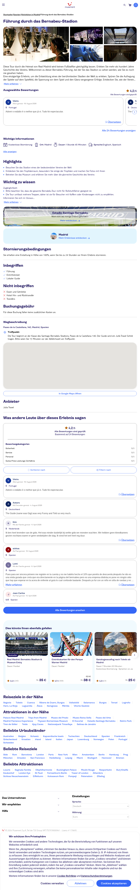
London (40, 754)
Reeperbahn (105, 770)
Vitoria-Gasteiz (81, 706)
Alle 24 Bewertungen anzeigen (119, 130)
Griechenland (10, 739)
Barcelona (26, 754)
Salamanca (89, 702)
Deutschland (90, 736)
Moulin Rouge (88, 770)
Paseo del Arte (103, 717)
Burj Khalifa (122, 770)
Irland (38, 739)
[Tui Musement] (70, 5)
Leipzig (68, 758)
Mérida (65, 706)
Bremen (120, 758)
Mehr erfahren (11, 84)
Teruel (114, 702)
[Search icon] (124, 5)
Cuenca (31, 702)
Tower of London (80, 773)
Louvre (6, 770)
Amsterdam (88, 754)
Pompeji (72, 776)
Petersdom (86, 776)
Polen (111, 739)
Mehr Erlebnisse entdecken (73, 238)
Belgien (22, 736)
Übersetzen (114, 122)
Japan (70, 739)
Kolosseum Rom (56, 776)
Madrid (63, 234)
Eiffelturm (38, 776)
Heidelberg (55, 758)
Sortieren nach (37, 470)
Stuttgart (92, 758)
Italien (59, 739)
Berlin (102, 754)
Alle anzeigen (10, 151)
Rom (14, 754)
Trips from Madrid (37, 717)
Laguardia (27, 706)
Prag (125, 754)
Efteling (101, 776)
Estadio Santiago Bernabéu (70, 212)
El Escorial (77, 721)
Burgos (103, 702)
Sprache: (76, 801)
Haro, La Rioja (10, 706)
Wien (74, 754)
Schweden (8, 742)
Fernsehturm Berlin (57, 773)
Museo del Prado (59, 717)
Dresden (21, 758)
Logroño (126, 702)
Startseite (7, 14)
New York (63, 754)
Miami (80, 758)
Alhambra (98, 773)
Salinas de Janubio (86, 724)
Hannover (107, 758)
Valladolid (74, 702)
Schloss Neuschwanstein (15, 776)
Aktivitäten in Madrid (30, 14)
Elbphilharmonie (44, 770)
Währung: (77, 812)
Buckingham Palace (67, 770)
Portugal (123, 739)
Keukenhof (8, 773)
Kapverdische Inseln (53, 736)
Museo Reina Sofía (82, 717)
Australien (8, 736)
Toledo (19, 702)
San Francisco (37, 758)
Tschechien (74, 736)
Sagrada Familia (23, 770)
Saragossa (52, 706)
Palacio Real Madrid (13, 717)
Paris (51, 754)
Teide (25, 724)
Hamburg (114, 754)
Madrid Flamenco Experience (18, 721)
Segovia (7, 702)
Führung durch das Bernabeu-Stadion (57, 14)
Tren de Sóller (10, 724)
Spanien (16, 14)
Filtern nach (105, 470)
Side (5, 754)
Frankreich (119, 736)
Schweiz (34, 736)
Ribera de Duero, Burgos (52, 702)
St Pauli (39, 773)
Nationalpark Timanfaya (60, 724)
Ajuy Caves (37, 724)
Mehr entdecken (68, 220)
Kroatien (26, 739)
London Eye (24, 773)
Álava (39, 706)
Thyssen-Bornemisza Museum (53, 721)
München (8, 758)
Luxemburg (83, 739)
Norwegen (99, 739)
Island (48, 739)
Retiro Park (126, 721)
